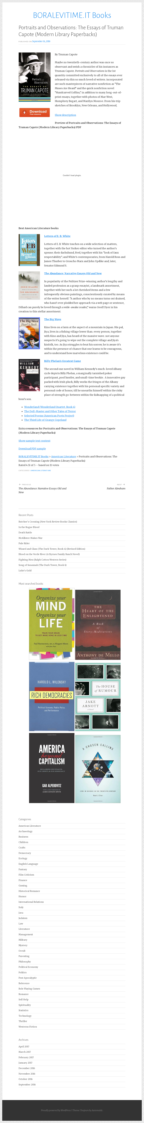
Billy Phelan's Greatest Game (62, 361)
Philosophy (25, 961)
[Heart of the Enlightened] (98, 659)
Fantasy (23, 869)
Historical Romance (29, 891)
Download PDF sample (32, 448)
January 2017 (25, 1062)
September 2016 (27, 1084)
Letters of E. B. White (57, 236)
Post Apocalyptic (28, 978)
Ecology (23, 858)
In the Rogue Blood (29, 527)
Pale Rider (24, 543)
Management (26, 934)
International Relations (31, 902)
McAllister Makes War (30, 538)
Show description (65, 115)
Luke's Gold (25, 570)
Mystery (23, 945)
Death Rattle (25, 532)
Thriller (23, 1021)
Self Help (23, 999)
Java (21, 912)
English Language (28, 864)
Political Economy (28, 967)
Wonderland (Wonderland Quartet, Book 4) (49, 407)
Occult (22, 950)
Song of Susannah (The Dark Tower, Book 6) (43, 565)
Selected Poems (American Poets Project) (49, 415)
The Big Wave (52, 319)
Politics (23, 972)
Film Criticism (26, 874)
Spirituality (25, 1005)
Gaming (23, 885)
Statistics (23, 1010)
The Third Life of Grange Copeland (45, 420)
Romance (24, 994)
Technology (25, 1016)
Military (23, 940)
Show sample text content (34, 440)
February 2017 (26, 1057)
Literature (24, 929)
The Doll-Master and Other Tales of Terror (50, 411)
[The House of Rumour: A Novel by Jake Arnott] (98, 730)
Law (21, 923)
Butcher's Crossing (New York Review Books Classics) (48, 521)
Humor (22, 896)
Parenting (24, 956)
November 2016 (27, 1073)
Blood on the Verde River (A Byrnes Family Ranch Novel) (49, 554)
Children (23, 842)
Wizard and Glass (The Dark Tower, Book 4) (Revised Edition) (52, 549)
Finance (23, 880)
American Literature (41, 471)
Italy (21, 907)
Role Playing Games (29, 988)
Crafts (22, 847)
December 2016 (27, 1068)
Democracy (25, 853)
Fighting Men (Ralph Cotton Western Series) (42, 559)
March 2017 (25, 1052)
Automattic (97, 1110)
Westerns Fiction (28, 1026)
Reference (24, 983)
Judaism (23, 918)
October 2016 (25, 1079)
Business (23, 836)
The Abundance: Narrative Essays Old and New (73, 273)
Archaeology (25, 831)
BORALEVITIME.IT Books (72, 15)
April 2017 (24, 1046)
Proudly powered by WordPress (56, 1110)
